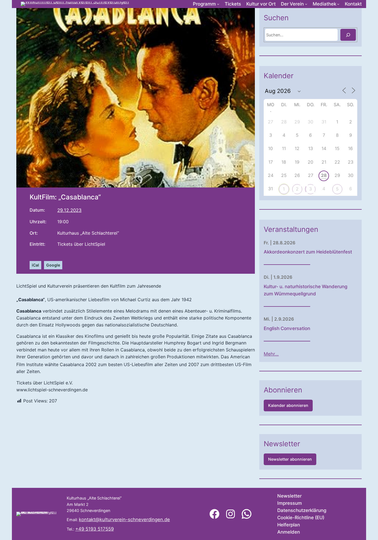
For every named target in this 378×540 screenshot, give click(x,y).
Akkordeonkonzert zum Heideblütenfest (308, 252)
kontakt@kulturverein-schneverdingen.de (124, 519)
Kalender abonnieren (288, 405)
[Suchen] (348, 35)
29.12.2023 (69, 210)
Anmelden (288, 532)
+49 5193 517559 (94, 529)
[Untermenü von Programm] (218, 4)
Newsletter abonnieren (290, 459)
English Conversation (287, 328)
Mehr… (271, 354)
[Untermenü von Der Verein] (306, 4)
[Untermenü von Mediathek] (338, 4)
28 (324, 175)
